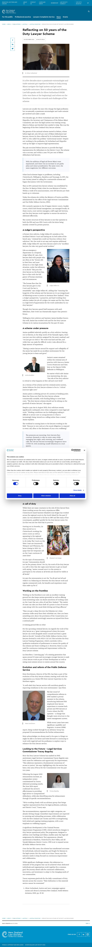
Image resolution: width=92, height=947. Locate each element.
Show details (77, 490)
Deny (19, 495)
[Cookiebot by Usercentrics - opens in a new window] (72, 450)
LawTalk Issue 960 (34, 24)
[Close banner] (84, 450)
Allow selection (46, 495)
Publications (16, 24)
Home (3, 24)
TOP (87, 923)
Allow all (72, 495)
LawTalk (25, 24)
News (9, 24)
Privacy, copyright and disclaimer (12, 945)
